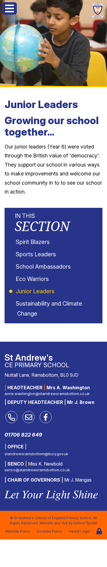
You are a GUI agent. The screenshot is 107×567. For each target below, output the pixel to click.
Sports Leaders (36, 254)
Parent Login (79, 531)
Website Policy (17, 531)
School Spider (85, 523)
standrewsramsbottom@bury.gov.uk (36, 453)
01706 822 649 (23, 435)
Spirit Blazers (33, 241)
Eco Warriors (33, 278)
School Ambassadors (44, 266)
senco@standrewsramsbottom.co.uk (37, 470)
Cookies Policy (49, 531)
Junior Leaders (35, 291)
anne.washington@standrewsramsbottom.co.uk (47, 393)
